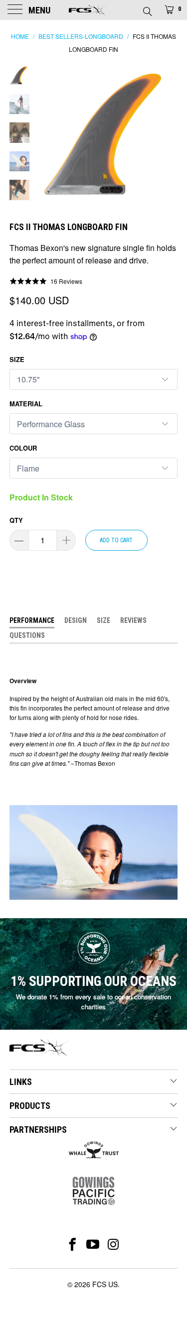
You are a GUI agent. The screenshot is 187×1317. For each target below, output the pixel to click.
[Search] (147, 8)
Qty (16, 520)
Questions (27, 635)
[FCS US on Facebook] (72, 1244)
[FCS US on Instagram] (113, 1244)
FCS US (105, 1284)
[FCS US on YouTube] (93, 1244)
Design (75, 620)
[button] (46, 280)
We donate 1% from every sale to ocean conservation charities (93, 1002)
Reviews (133, 620)
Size (16, 359)
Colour (23, 448)
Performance (31, 620)
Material (25, 403)
